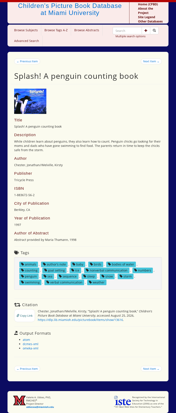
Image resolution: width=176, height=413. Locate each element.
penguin (31, 276)
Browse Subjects (26, 30)
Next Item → (151, 61)
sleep (91, 276)
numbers (144, 270)
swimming (32, 282)
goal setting (56, 270)
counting (31, 270)
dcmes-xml (30, 344)
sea (49, 276)
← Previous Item (27, 61)
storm (127, 276)
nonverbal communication (108, 270)
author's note (56, 264)
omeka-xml (30, 348)
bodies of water (123, 264)
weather (99, 282)
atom (26, 340)
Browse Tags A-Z (56, 30)
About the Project (145, 10)
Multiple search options (130, 36)
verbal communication (66, 282)
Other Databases (150, 21)
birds (97, 264)
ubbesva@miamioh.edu (40, 407)
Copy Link (26, 316)
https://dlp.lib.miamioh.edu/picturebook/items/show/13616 (80, 320)
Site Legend (146, 17)
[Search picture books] (154, 30)
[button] (146, 30)
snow (109, 276)
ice (77, 270)
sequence (70, 276)
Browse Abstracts (86, 30)
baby (79, 264)
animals (30, 264)
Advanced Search (26, 41)
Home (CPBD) (148, 4)
